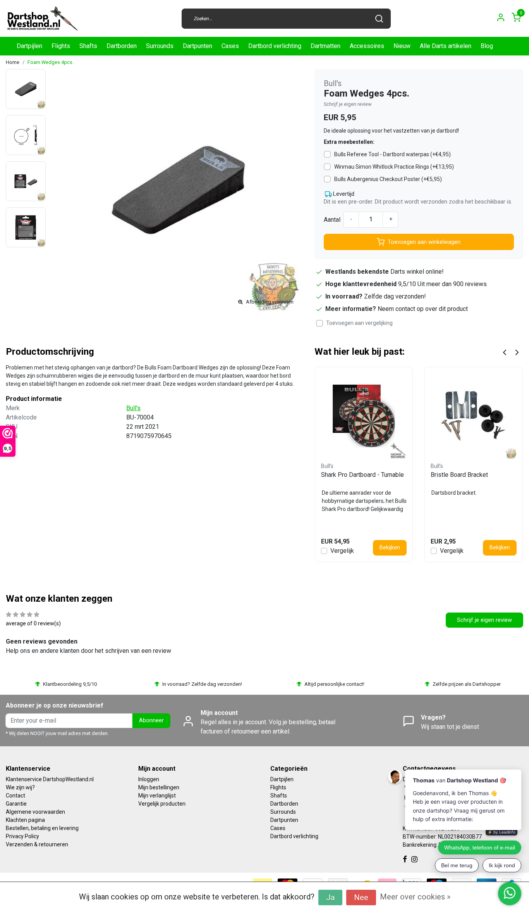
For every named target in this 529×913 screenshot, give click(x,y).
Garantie (16, 804)
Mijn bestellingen (158, 787)
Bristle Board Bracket (459, 474)
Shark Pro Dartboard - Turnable (362, 474)
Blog (487, 46)
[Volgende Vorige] (517, 352)
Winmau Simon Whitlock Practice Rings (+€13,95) (394, 167)
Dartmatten (325, 46)
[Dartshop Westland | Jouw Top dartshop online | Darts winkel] (42, 18)
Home (12, 62)
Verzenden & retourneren (37, 844)
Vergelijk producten (161, 804)
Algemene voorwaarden (35, 812)
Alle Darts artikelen (445, 46)
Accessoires (367, 46)
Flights (61, 46)
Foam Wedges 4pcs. (50, 62)
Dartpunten (197, 46)
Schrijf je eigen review (348, 104)
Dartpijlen (29, 46)
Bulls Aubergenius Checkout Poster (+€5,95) (388, 179)
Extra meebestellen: (349, 142)
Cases (230, 46)
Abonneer (151, 720)
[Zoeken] (379, 19)
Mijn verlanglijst (157, 795)
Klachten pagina (25, 820)
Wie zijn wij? (20, 787)
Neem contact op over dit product (423, 308)
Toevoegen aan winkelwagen (424, 242)
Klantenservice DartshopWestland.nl (50, 779)
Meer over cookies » (415, 896)
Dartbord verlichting (274, 46)
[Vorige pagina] (504, 352)
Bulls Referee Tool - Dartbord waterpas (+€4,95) (392, 154)
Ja (330, 897)
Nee (361, 897)
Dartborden (121, 46)
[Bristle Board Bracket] (474, 416)
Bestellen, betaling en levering (42, 828)
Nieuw (401, 46)
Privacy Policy (22, 836)
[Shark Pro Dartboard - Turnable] (364, 416)
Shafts (88, 46)
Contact (15, 795)
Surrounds (159, 46)
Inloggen (148, 779)
